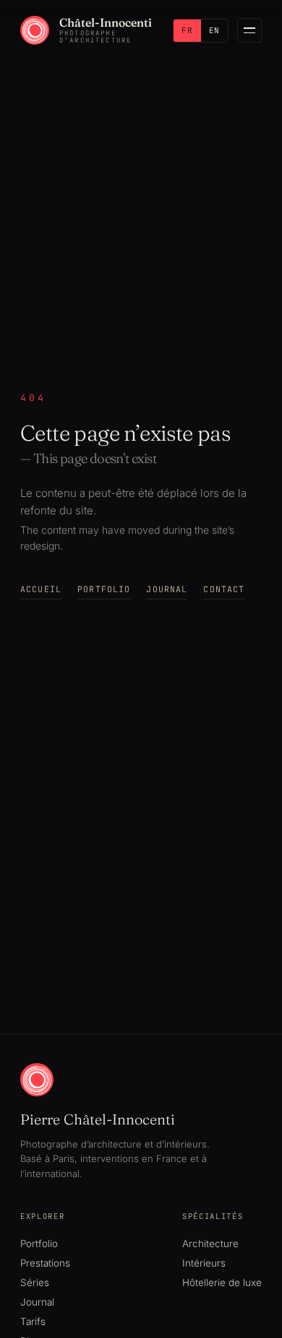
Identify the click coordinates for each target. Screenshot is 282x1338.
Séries (34, 1282)
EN (214, 30)
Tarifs (33, 1321)
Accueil (40, 589)
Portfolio (103, 589)
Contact (223, 589)
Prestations (45, 1263)
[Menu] (249, 30)
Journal (166, 589)
